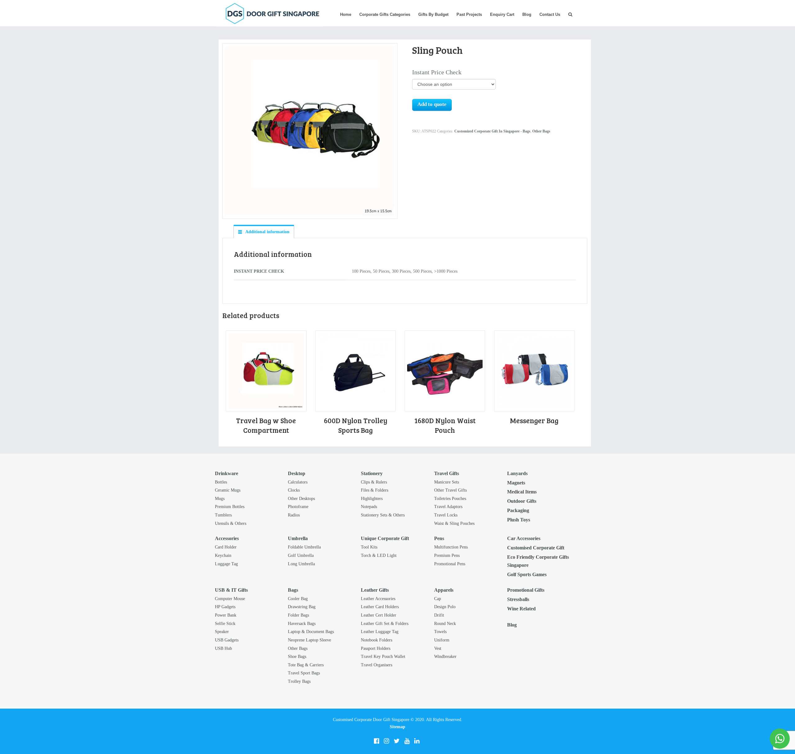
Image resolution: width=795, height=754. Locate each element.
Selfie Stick (225, 623)
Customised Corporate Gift (535, 547)
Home (345, 14)
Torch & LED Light (379, 555)
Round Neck (445, 623)
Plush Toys (518, 519)
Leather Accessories (378, 598)
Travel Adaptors (448, 506)
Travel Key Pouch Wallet (383, 656)
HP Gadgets (225, 606)
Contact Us (549, 14)
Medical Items (522, 491)
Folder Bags (298, 615)
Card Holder (226, 547)
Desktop (296, 473)
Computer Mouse (230, 598)
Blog (526, 14)
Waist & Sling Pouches (454, 523)
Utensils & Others (230, 523)
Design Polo (445, 606)
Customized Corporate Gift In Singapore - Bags (492, 131)
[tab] (264, 232)
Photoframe (298, 506)
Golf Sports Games (527, 574)
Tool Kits (369, 547)
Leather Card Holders (380, 606)
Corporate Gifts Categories (384, 14)
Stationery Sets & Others (383, 515)
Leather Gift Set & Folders (384, 623)
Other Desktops (301, 498)
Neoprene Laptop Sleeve (309, 640)
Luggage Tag (226, 564)
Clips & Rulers (374, 482)
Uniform (441, 640)
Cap (437, 598)
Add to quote (432, 104)
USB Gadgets (226, 640)
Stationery (372, 473)
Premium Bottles (229, 506)
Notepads (369, 506)
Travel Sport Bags (304, 673)
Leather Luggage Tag (379, 631)
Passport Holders (375, 648)
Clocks (294, 490)
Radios (294, 515)
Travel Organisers (376, 665)
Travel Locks (445, 515)
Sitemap (397, 726)
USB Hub (223, 648)
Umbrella (298, 538)
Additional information (266, 231)
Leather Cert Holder (378, 615)
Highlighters (372, 498)
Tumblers (223, 515)
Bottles (221, 482)
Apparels (443, 590)
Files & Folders (374, 490)
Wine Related (521, 608)
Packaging (518, 510)
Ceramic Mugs (227, 490)
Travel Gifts (446, 473)
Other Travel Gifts (450, 490)
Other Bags (541, 131)
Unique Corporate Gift (385, 538)
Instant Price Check (436, 72)
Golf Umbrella (301, 555)
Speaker (222, 631)
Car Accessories (523, 538)
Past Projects (469, 14)
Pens (439, 538)
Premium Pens (447, 555)
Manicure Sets (446, 482)
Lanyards (517, 473)
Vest (437, 648)
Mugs (220, 498)
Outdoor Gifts (521, 501)
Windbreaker (445, 656)
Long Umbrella (301, 564)
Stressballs (518, 599)
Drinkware (226, 473)
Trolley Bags (299, 681)
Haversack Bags (302, 623)
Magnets (516, 482)
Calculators (297, 482)
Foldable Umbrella (304, 547)
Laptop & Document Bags (311, 631)
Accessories (227, 538)
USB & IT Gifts (231, 590)
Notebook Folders (376, 640)
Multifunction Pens (451, 547)
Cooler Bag (298, 598)
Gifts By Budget (433, 14)
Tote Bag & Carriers (306, 665)
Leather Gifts (375, 590)
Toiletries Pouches (450, 498)
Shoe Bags (297, 656)
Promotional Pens (449, 564)
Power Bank (225, 615)
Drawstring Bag (302, 606)
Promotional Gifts (525, 590)
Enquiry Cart (502, 14)
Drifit (439, 615)
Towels (440, 631)
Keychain (223, 555)
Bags (293, 590)
